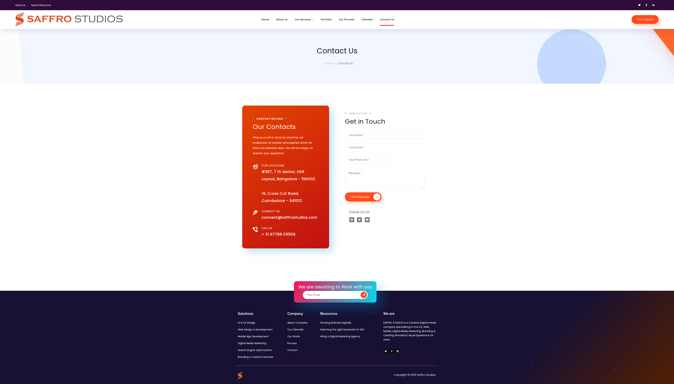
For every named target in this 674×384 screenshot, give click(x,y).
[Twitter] (639, 5)
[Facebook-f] (646, 5)
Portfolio (326, 19)
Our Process (346, 19)
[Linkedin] (397, 351)
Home (265, 19)
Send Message (360, 197)
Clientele (367, 19)
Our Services (303, 19)
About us (282, 19)
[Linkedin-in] (653, 5)
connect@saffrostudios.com (289, 217)
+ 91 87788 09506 (278, 234)
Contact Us (387, 19)
